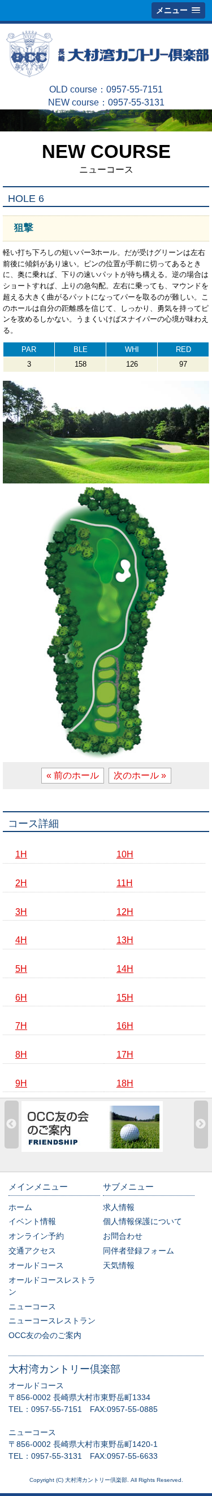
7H (21, 1026)
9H (21, 1083)
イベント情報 (32, 1221)
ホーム (20, 1207)
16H (124, 1026)
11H (124, 883)
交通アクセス (32, 1250)
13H (124, 940)
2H (21, 883)
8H (21, 1054)
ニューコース (32, 1306)
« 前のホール (72, 775)
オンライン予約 (36, 1235)
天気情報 (119, 1265)
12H (124, 912)
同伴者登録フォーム (138, 1250)
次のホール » (140, 775)
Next (201, 1125)
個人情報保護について (142, 1221)
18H (124, 1083)
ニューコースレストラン (52, 1320)
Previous (12, 1125)
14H (124, 969)
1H (21, 854)
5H (21, 969)
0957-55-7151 (134, 89)
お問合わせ (122, 1235)
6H (21, 997)
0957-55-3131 (136, 102)
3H (21, 912)
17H (124, 1054)
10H (124, 854)
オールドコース (36, 1265)
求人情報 (119, 1207)
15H (124, 997)
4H (21, 940)
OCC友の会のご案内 (44, 1335)
